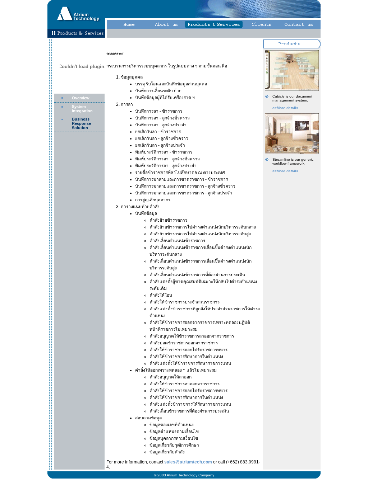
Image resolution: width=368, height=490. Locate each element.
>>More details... (287, 108)
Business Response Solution (81, 123)
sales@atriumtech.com (188, 462)
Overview (80, 98)
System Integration (82, 108)
